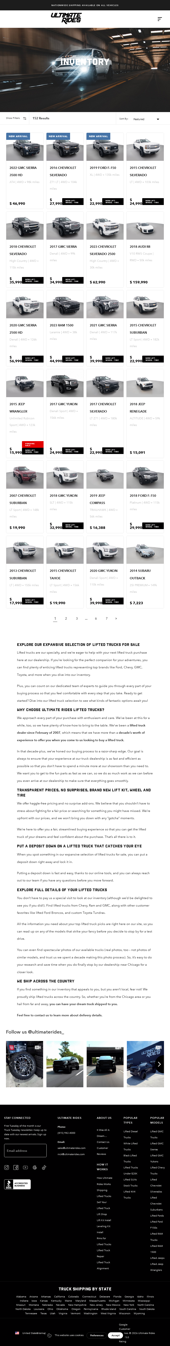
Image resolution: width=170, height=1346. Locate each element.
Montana (34, 1304)
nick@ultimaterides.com (71, 1154)
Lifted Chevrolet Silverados (156, 1185)
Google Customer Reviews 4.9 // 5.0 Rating (124, 1333)
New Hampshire (77, 1304)
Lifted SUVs (130, 1179)
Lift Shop (102, 1214)
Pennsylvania (91, 1309)
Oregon (76, 1309)
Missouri (21, 1304)
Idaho (140, 1296)
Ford (119, 667)
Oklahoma (62, 1309)
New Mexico (113, 1304)
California (59, 1296)
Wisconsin (124, 1313)
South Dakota (146, 1309)
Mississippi (144, 1300)
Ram (92, 905)
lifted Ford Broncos (49, 913)
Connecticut (89, 1296)
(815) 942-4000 (66, 1132)
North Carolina (145, 1304)
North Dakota (23, 1309)
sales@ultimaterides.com (72, 1148)
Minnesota (129, 1300)
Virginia (63, 1313)
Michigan (114, 1300)
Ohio (50, 1309)
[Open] (160, 19)
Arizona (33, 1296)
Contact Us (103, 1142)
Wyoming (139, 1313)
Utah (52, 1313)
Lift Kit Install (104, 1220)
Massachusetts (97, 1300)
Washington (90, 1313)
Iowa (34, 1300)
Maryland (80, 1300)
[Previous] (10, 1064)
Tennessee (31, 1313)
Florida (117, 1296)
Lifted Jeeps (157, 1258)
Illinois (150, 1296)
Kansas (44, 1300)
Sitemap (41, 1333)
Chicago (128, 997)
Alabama (21, 1296)
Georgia (129, 1296)
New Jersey (96, 1304)
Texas (43, 1313)
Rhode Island (108, 1309)
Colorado (73, 1296)
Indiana (24, 1300)
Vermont (75, 1313)
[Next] (159, 1064)
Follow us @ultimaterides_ (35, 1032)
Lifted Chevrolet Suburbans (156, 1203)
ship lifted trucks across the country (54, 997)
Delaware (105, 1296)
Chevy (128, 667)
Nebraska (47, 1304)
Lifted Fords (157, 1215)
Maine (68, 1300)
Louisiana (39, 1309)
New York (129, 1304)
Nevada (60, 1304)
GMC (138, 667)
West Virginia (108, 1313)
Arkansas (46, 1296)
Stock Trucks (130, 1185)
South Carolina (127, 1309)
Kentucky (56, 1300)
